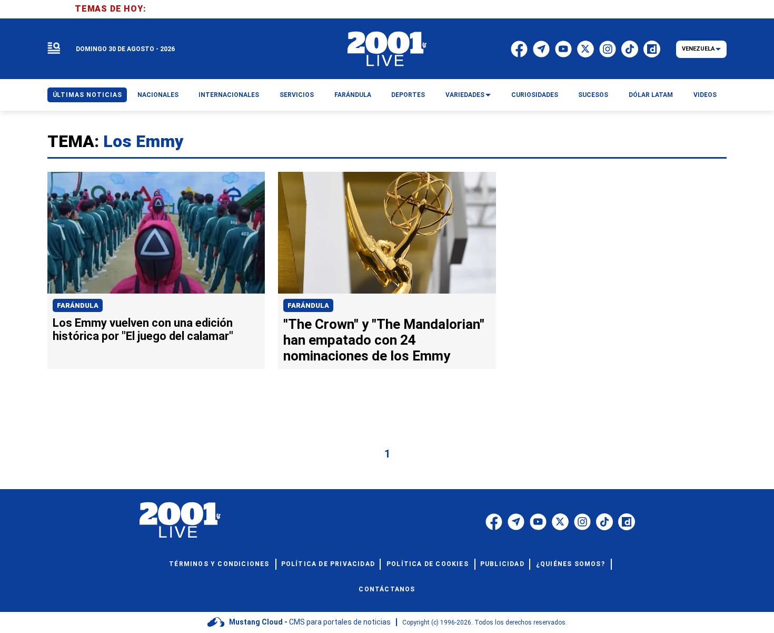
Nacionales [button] (157, 95)
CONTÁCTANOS (387, 589)
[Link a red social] (493, 521)
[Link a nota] (156, 233)
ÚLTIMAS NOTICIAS (87, 95)
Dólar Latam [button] (651, 95)
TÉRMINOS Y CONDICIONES (219, 564)
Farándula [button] (352, 95)
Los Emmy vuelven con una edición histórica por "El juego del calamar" (143, 329)
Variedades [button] (464, 95)
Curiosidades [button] (534, 95)
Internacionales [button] (229, 95)
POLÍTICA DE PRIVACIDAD (328, 564)
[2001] (387, 49)
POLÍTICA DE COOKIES (427, 564)
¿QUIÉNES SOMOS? (570, 564)
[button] (53, 48)
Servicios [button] (297, 95)
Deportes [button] (408, 95)
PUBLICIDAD (502, 564)
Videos (705, 95)
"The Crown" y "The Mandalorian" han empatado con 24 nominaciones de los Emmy (383, 340)
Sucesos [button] (593, 95)
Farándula (77, 305)
